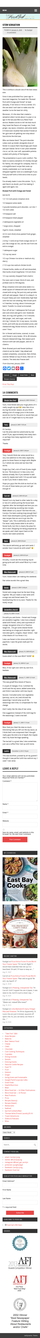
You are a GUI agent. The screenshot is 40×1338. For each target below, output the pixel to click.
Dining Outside (11, 1057)
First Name (7, 1190)
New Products (10, 1095)
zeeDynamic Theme (30, 1335)
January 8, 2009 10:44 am (27, 400)
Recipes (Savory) (9, 379)
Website (6, 821)
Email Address (9, 1181)
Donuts (7, 1059)
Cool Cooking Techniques (14, 1052)
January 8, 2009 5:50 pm (18, 541)
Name (5, 804)
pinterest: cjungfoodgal (14, 1165)
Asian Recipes (10, 1036)
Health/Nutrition (11, 1085)
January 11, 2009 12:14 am (27, 677)
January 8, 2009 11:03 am (18, 425)
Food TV (8, 1067)
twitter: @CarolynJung (13, 1160)
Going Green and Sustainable (16, 1077)
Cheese (7, 1044)
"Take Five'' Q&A (11, 1034)
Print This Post (8, 384)
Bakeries (8, 1039)
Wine (7, 1121)
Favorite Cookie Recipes (14, 1065)
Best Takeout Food (12, 1041)
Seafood (8, 1108)
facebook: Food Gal (12, 1170)
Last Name (7, 1198)
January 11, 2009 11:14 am (21, 722)
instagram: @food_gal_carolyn (16, 1162)
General (6, 375)
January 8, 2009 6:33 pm (21, 555)
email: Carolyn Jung (12, 1157)
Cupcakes (8, 1054)
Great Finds (24, 375)
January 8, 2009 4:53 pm (20, 496)
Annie (6, 587)
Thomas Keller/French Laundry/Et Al (19, 1113)
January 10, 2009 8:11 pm (21, 663)
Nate (6, 541)
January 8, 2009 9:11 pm (26, 572)
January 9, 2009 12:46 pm (19, 587)
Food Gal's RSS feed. (14, 1225)
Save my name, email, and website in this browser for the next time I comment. (18, 833)
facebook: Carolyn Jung (14, 1167)
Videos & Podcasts (12, 1119)
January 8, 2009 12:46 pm (21, 450)
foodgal (29, 30)
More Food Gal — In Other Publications (20, 1090)
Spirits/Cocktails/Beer (13, 1111)
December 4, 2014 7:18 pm (20, 751)
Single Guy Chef (10, 400)
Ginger (14, 375)
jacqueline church (11, 609)
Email (5, 812)
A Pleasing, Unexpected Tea (21, 988)
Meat (32, 375)
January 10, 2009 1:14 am (11, 613)
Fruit (7, 1070)
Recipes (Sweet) (11, 1103)
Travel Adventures (12, 1116)
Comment (7, 781)
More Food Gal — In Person (15, 1093)
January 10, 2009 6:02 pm (26, 651)
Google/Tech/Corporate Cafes (16, 1080)
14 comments (11, 32)
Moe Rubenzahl (10, 572)
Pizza (7, 1098)
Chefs (7, 1046)
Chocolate (8, 1049)
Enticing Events (11, 1062)
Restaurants (9, 1106)
